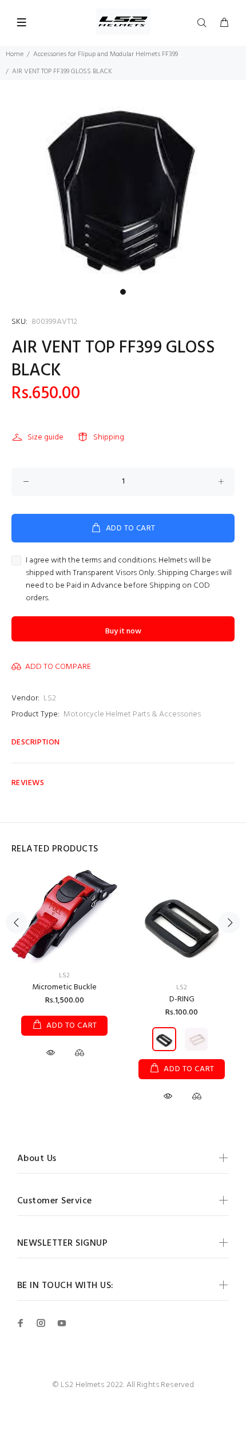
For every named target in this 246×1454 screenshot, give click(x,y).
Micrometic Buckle (64, 987)
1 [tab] (123, 292)
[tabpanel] (123, 191)
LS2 (49, 698)
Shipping (108, 437)
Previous (16, 922)
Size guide (45, 437)
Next (229, 922)
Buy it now (123, 631)
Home (14, 54)
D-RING (182, 999)
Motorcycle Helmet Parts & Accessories (132, 714)
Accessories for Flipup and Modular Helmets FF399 (105, 54)
